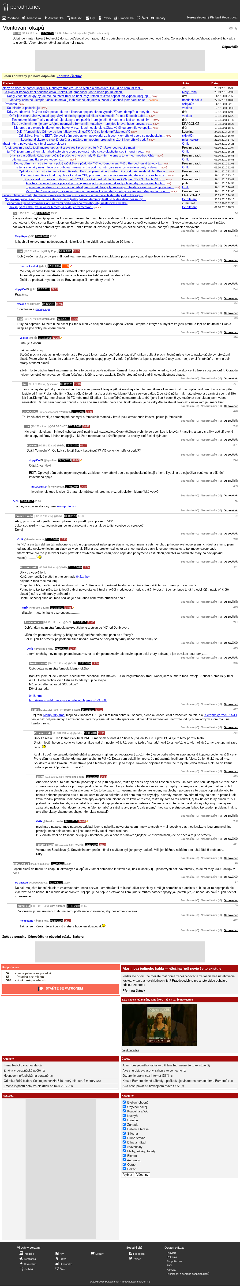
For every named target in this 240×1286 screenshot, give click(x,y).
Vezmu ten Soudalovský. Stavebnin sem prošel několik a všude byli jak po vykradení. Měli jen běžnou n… (98, 191)
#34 (235, 265)
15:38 (54, 213)
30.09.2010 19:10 (224, 199)
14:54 (104, 776)
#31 (235, 445)
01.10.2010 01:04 (224, 147)
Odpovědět (230, 47)
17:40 (83, 486)
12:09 (74, 318)
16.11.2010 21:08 (224, 191)
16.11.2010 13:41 (224, 179)
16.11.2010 (84, 663)
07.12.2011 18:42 (224, 127)
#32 (235, 459)
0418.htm (35, 696)
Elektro (132, 1156)
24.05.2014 (72, 445)
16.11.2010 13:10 (224, 175)
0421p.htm (83, 576)
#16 (235, 663)
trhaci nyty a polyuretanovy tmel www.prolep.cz (34, 143)
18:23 (89, 411)
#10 (235, 539)
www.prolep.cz (67, 506)
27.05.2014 (54, 266)
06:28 (37, 501)
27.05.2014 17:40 (224, 139)
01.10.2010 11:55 (224, 203)
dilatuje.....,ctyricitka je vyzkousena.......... (40, 159)
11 (70, 1086)
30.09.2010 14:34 (224, 195)
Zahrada (132, 1124)
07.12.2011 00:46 (224, 108)
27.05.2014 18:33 (224, 100)
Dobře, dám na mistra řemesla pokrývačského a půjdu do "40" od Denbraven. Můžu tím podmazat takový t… (88, 163)
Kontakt (171, 1269)
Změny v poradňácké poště (22, 1070)
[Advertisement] (120, 60)
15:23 (63, 539)
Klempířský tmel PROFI (220, 715)
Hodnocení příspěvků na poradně (26, 1075)
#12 (235, 920)
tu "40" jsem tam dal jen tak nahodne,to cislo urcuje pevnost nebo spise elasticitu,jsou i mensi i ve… (75, 151)
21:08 (91, 622)
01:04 (81, 516)
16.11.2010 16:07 (224, 187)
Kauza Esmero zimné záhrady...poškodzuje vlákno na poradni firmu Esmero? (175, 1081)
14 (230, 1080)
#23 (235, 288)
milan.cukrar (190, 139)
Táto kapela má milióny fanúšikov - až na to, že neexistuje (157, 999)
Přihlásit (215, 17)
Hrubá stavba (136, 1138)
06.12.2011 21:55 (224, 96)
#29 (235, 425)
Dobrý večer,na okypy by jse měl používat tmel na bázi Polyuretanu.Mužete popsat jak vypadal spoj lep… (79, 96)
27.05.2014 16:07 (224, 135)
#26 (235, 337)
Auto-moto (134, 1160)
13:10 (99, 709)
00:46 (59, 304)
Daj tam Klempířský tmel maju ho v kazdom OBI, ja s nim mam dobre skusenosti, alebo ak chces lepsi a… (94, 175)
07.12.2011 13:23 (224, 115)
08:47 (83, 445)
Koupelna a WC (137, 1111)
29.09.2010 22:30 (224, 92)
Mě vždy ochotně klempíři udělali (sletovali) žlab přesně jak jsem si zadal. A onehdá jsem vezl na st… (78, 100)
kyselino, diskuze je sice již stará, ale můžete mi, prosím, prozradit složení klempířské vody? (84, 139)
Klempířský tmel (54, 715)
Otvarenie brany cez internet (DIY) (146, 1075)
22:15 (55, 289)
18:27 (67, 920)
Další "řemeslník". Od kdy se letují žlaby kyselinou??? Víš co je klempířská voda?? (73, 131)
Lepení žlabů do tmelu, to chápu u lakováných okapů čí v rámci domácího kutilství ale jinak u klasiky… (72, 195)
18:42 (86, 426)
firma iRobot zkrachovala (21, 1065)
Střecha (67, 33)
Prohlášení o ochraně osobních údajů (188, 1273)
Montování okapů (23, 28)
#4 (236, 236)
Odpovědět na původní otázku (49, 936)
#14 (235, 621)
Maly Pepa (189, 92)
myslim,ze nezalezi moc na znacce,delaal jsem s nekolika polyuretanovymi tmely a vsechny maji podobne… (100, 187)
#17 (235, 709)
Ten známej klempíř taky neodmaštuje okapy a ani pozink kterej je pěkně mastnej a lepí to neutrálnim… (82, 119)
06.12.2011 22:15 (224, 104)
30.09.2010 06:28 (224, 143)
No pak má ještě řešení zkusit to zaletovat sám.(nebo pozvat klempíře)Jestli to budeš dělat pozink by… (75, 199)
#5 (236, 500)
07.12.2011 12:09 (224, 111)
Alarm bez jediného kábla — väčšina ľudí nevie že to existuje (172, 968)
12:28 (95, 663)
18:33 (65, 266)
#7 (236, 882)
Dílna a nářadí (136, 1142)
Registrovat (229, 17)
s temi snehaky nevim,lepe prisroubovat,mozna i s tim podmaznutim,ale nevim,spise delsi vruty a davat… (88, 167)
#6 (236, 863)
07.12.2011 (48, 304)
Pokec (131, 1169)
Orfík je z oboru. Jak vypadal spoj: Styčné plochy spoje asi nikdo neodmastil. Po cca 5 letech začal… (78, 116)
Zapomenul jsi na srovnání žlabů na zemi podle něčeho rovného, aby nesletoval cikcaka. (67, 203)
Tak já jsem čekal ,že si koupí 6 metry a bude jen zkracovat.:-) (51, 207)
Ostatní (132, 1164)
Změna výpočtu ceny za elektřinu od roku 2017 (36, 1086)
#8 (236, 515)
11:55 (84, 906)
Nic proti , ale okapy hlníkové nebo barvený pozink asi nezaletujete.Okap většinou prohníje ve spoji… (83, 127)
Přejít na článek (134, 990)
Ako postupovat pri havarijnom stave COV (151, 1086)
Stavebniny (134, 1147)
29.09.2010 (43, 213)
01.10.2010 (70, 516)
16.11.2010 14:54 (224, 183)
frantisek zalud (192, 100)
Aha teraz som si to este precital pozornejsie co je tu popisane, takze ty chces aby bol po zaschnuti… (95, 183)
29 (98, 1080)
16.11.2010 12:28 (224, 171)
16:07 (76, 460)
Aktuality (8, 1058)
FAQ (169, 1265)
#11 (236, 567)
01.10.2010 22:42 (224, 167)
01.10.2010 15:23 (224, 151)
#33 (235, 486)
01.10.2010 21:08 (224, 163)
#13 (235, 607)
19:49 (58, 33)
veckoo (187, 108)
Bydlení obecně (137, 1102)
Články (126, 1058)
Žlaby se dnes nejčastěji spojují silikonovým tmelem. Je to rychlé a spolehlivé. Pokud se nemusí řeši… (72, 88)
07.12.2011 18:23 (224, 123)
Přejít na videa (130, 1050)
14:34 (68, 863)
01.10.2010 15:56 (224, 155)
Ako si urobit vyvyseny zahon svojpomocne (152, 1070)
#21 (235, 844)
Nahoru (78, 936)
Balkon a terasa (138, 1129)
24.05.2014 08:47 (224, 131)
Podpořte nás (10, 967)
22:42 (73, 648)
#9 (236, 905)
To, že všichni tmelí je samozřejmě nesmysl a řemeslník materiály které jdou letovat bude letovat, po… (82, 123)
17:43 (77, 384)
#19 (235, 776)
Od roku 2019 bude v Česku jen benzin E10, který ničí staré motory (49, 1081)
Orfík (185, 143)
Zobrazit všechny (69, 76)
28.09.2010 (47, 33)
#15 (235, 648)
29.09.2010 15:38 (224, 88)
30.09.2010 (27, 501)
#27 (235, 383)
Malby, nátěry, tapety (141, 1151)
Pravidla (171, 1252)
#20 (235, 820)
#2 (236, 212)
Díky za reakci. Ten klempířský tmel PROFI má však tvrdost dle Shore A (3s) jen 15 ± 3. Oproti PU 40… (94, 179)
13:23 (56, 337)
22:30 (53, 236)
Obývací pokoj (137, 1107)
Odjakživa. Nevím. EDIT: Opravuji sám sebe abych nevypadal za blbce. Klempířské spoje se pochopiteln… (92, 135)
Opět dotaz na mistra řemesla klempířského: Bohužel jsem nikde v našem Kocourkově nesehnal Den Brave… (93, 171)
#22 (235, 250)
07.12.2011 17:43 (224, 119)
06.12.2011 (65, 251)
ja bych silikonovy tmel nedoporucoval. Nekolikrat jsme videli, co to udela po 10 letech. (64, 92)
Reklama (172, 1257)
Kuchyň (132, 1116)
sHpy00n (188, 104)
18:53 (68, 607)
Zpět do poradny (14, 936)
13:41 (101, 733)
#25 (235, 318)
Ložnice (132, 1120)
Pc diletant (189, 199)
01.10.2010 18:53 (224, 159)
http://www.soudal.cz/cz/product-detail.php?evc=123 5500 (68, 700)
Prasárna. (11, 104)
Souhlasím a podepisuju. (24, 108)
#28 (235, 411)
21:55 (76, 251)
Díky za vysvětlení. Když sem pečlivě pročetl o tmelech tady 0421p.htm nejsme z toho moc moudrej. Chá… (83, 155)
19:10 (66, 882)
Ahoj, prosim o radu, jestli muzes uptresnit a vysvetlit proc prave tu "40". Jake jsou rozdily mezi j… (72, 147)
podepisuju (42, 309)
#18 (235, 732)
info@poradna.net (132, 1281)
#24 (235, 303)
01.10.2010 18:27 (224, 207)
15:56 (86, 567)
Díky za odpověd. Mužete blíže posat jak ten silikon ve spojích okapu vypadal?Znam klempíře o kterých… (79, 112)
